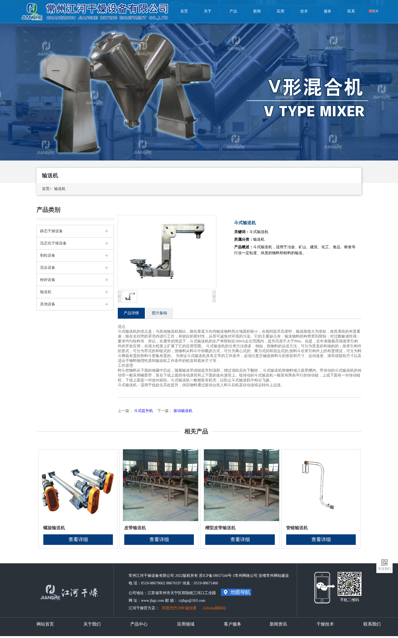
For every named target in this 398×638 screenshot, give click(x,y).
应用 (280, 11)
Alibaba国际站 (214, 608)
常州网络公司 (246, 576)
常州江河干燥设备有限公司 (95, 8)
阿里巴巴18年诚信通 (179, 608)
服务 (327, 11)
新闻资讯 (278, 624)
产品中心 (139, 624)
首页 (184, 11)
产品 (233, 11)
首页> (47, 189)
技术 (304, 11)
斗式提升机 (143, 411)
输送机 (60, 189)
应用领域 (185, 624)
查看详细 (78, 539)
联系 (351, 11)
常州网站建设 (277, 576)
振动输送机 (183, 411)
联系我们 (372, 624)
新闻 (257, 11)
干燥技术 (325, 624)
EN (375, 11)
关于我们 (92, 624)
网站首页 (45, 624)
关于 (207, 11)
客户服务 (232, 624)
